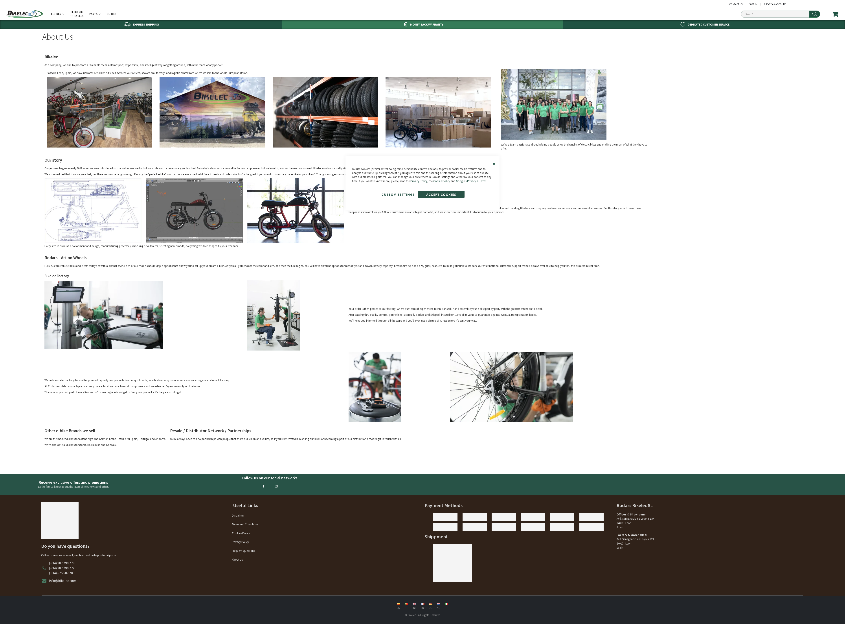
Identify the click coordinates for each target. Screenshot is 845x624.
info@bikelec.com (62, 580)
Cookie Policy (441, 181)
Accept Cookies (441, 194)
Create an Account (775, 4)
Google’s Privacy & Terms (471, 181)
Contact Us (735, 4)
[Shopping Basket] (838, 14)
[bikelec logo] (24, 14)
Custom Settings (398, 194)
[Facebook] (263, 486)
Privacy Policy (418, 181)
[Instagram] (276, 486)
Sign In (753, 4)
